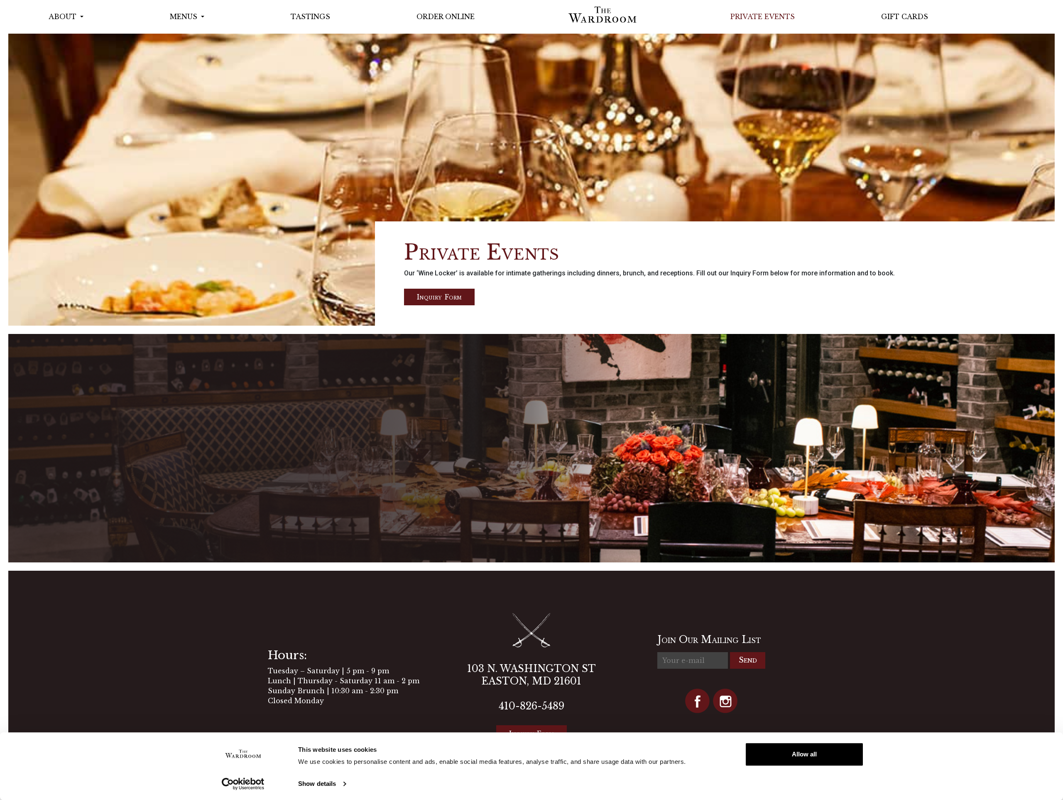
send (748, 660)
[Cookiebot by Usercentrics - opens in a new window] (243, 784)
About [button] (63, 16)
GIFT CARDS (904, 16)
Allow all (804, 754)
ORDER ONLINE (445, 16)
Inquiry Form (439, 297)
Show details (317, 783)
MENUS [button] (184, 16)
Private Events (762, 16)
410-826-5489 (531, 706)
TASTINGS (310, 16)
